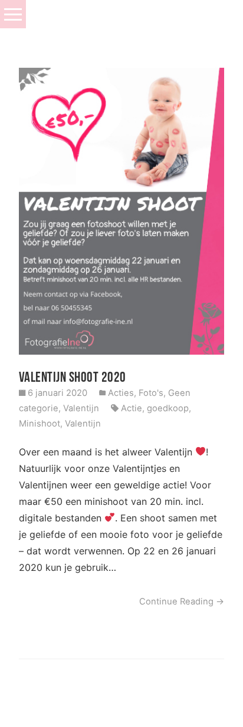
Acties (121, 393)
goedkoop (168, 408)
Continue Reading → (181, 601)
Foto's (151, 393)
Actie (131, 408)
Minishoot (39, 423)
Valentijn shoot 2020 (72, 377)
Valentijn (81, 408)
